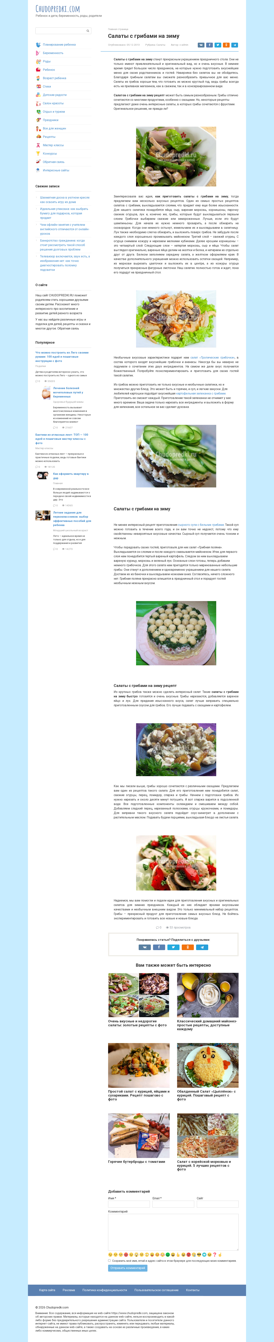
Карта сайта (47, 1290)
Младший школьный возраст (70, 530)
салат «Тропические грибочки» (212, 357)
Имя (112, 1198)
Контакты (193, 1290)
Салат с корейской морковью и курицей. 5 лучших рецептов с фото (204, 1165)
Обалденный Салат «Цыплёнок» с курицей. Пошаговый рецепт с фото (206, 1095)
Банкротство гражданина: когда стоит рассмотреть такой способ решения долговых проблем (62, 245)
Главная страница (118, 29)
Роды (47, 61)
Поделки (40, 366)
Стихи (47, 86)
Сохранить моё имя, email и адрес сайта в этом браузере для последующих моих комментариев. (174, 1260)
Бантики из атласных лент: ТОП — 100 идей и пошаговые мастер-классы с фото (61, 439)
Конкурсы (50, 153)
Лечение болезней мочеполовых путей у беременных (68, 392)
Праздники (50, 120)
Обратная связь (53, 162)
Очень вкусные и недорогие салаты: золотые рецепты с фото (137, 1023)
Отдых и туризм (54, 111)
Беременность (53, 53)
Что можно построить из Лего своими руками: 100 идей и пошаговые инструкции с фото (62, 357)
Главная (58, 483)
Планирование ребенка (59, 44)
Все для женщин (54, 128)
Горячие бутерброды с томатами (136, 1161)
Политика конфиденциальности (104, 1290)
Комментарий (117, 1211)
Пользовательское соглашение (156, 1290)
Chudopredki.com (58, 8)
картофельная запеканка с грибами (201, 393)
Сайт (200, 1198)
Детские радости (55, 95)
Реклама (69, 1290)
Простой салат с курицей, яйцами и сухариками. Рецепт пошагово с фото (139, 1095)
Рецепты (49, 137)
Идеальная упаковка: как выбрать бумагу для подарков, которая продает (64, 213)
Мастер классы (53, 145)
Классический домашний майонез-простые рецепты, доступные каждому (207, 1025)
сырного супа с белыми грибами (201, 525)
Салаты (160, 44)
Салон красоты (53, 103)
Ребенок (49, 70)
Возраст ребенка (54, 78)
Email (157, 1198)
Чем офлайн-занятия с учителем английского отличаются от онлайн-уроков (64, 229)
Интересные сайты (56, 170)
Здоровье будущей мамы (68, 401)
